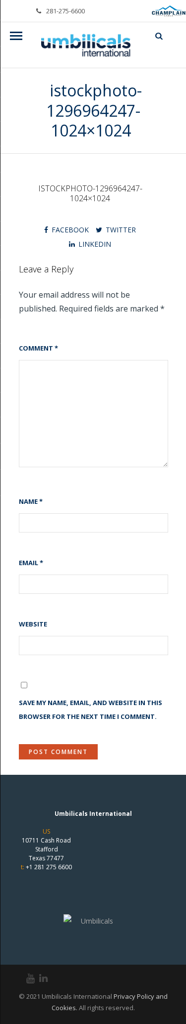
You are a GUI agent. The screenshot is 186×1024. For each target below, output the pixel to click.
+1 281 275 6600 (49, 867)
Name (31, 501)
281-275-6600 (65, 10)
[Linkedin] (39, 978)
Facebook (70, 229)
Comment (38, 348)
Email (31, 562)
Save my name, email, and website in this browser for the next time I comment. (90, 709)
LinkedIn (94, 244)
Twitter (121, 229)
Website (33, 624)
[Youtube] (26, 978)
